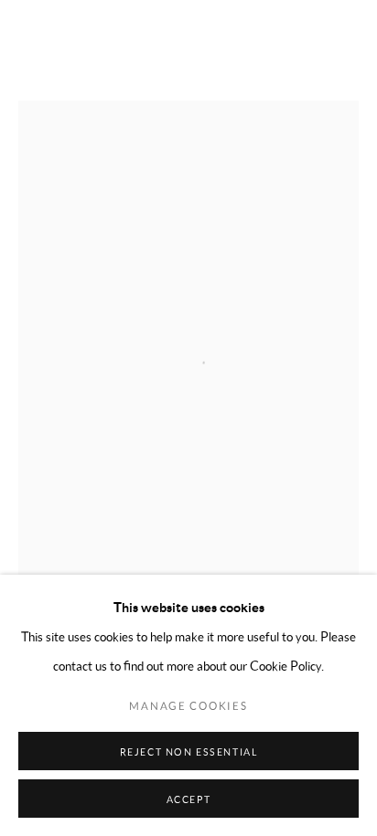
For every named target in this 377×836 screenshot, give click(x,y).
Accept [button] (189, 799)
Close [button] (345, 41)
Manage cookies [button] (188, 706)
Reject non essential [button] (189, 751)
